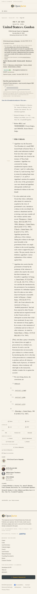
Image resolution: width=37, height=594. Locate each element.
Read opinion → (10, 480)
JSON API (4, 572)
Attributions (17, 587)
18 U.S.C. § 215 (21, 61)
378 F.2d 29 (22, 300)
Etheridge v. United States (23, 411)
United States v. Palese (14, 66)
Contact (27, 585)
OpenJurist (4, 17)
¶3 (13, 123)
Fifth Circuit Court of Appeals (18, 31)
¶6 (13, 196)
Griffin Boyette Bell (11, 468)
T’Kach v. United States (21, 229)
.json (10, 500)
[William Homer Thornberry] (3, 473)
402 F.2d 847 (18, 227)
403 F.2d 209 (23, 222)
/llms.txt (4, 570)
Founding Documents (8, 556)
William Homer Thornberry (13, 472)
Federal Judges (6, 547)
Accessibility (18, 585)
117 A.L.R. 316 (19, 282)
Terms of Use (26, 587)
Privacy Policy (6, 589)
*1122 (8, 160)
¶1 (13, 105)
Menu (5, 11)
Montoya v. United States (15, 65)
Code (3, 542)
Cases (3, 540)
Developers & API (6, 567)
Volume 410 (12, 17)
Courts (4, 549)
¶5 (13, 143)
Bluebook (30, 432)
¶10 (13, 390)
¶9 (13, 383)
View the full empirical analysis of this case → (14, 100)
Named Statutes (6, 554)
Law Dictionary (6, 545)
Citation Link (17, 432)
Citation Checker (6, 560)
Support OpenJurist (18, 577)
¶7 (13, 264)
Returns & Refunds (7, 587)
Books (3, 558)
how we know (10, 72)
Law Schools (5, 551)
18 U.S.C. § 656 (20, 397)
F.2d (17, 17)
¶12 (13, 404)
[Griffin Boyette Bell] (3, 469)
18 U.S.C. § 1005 (12, 61)
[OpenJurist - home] (18, 6)
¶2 (13, 115)
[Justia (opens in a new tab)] (22, 534)
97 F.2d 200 (28, 279)
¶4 (13, 139)
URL (6, 432)
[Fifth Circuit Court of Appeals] (3, 478)
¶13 (13, 411)
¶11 (13, 397)
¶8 (13, 376)
